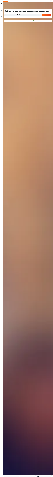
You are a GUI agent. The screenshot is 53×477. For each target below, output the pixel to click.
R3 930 (6, 11)
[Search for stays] (1, 5)
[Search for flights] (1, 3)
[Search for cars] (1, 7)
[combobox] (11, 15)
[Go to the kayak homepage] (5, 1)
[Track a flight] (1, 10)
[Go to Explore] (1, 9)
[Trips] (1, 13)
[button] (1, 1)
